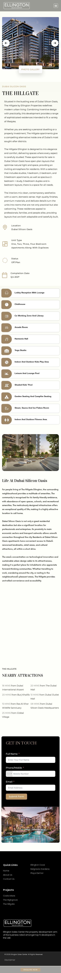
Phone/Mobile (14, 767)
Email (9, 781)
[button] (56, 6)
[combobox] (9, 774)
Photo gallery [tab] (30, 69)
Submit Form (16, 796)
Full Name (12, 754)
